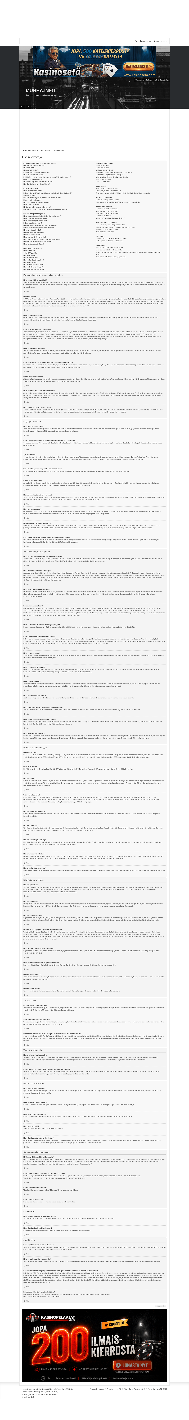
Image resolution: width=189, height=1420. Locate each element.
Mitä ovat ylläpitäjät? (103, 165)
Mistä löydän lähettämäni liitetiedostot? (109, 241)
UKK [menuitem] (22, 107)
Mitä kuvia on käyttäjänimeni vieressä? (36, 202)
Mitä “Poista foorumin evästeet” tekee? (36, 184)
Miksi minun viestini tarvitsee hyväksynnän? (38, 242)
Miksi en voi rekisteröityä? (32, 170)
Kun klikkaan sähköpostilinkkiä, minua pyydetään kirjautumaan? (45, 209)
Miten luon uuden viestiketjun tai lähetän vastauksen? (42, 216)
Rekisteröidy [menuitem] (146, 41)
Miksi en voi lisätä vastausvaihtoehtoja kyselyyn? (40, 225)
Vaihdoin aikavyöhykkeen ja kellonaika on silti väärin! (42, 198)
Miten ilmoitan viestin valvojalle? (34, 237)
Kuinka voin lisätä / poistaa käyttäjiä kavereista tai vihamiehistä (118, 202)
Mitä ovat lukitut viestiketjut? (33, 267)
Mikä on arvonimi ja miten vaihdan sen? (37, 207)
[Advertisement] (77, 18)
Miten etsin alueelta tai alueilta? (107, 209)
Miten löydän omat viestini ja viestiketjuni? (110, 218)
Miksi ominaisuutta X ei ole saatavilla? (109, 250)
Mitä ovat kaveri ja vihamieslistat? (107, 200)
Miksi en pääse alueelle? (32, 230)
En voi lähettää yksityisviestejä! (107, 188)
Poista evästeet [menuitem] (139, 1389)
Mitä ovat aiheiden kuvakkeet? (34, 269)
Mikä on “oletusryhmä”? (104, 179)
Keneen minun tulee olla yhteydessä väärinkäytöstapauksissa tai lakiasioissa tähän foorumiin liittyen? (128, 253)
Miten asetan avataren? (31, 205)
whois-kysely (27, 1275)
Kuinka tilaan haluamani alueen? (107, 229)
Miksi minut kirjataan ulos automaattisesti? (38, 182)
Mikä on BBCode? (29, 251)
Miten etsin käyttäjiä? (103, 216)
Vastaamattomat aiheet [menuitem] (143, 80)
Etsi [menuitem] (28, 107)
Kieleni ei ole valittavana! (32, 200)
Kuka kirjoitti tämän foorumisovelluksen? (110, 248)
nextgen (55, 1394)
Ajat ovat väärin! (29, 195)
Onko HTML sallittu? (30, 253)
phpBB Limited (101, 1247)
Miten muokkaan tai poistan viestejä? (36, 218)
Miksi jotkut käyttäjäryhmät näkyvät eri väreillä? (112, 177)
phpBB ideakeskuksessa (108, 1261)
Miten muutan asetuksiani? (32, 191)
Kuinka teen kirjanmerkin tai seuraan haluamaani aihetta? (116, 227)
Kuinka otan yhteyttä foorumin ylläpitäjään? (111, 257)
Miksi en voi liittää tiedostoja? (33, 232)
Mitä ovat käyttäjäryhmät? (105, 170)
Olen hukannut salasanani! (32, 179)
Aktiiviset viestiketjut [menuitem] (161, 80)
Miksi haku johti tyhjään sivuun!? (107, 213)
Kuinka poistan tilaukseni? (105, 232)
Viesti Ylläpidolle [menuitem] (125, 1389)
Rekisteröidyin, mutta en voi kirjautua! (36, 172)
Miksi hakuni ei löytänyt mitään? (107, 211)
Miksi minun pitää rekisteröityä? (34, 165)
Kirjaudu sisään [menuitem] (161, 41)
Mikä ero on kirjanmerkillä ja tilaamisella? (110, 225)
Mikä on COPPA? (29, 168)
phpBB (79, 485)
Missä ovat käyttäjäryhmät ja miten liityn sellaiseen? (114, 172)
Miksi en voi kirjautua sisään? (33, 175)
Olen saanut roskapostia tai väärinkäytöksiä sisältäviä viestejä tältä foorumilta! (123, 193)
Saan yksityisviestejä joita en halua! (108, 191)
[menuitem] (26, 1397)
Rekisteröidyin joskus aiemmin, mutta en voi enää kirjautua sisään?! (47, 177)
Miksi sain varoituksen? (31, 235)
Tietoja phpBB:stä (51, 1249)
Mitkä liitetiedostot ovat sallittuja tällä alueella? (112, 238)
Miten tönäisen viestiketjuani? (33, 244)
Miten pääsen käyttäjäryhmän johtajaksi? (110, 175)
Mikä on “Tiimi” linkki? (103, 182)
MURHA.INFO (40, 90)
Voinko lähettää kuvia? (31, 258)
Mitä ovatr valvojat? (102, 168)
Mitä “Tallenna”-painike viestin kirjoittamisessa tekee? (42, 239)
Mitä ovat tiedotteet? (30, 262)
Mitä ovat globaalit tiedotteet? (33, 260)
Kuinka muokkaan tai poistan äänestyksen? (38, 228)
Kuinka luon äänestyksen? (32, 223)
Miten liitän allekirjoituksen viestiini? (35, 221)
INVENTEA (47, 1394)
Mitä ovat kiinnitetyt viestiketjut (33, 265)
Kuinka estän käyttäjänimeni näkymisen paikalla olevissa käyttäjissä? (47, 193)
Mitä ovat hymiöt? (29, 255)
